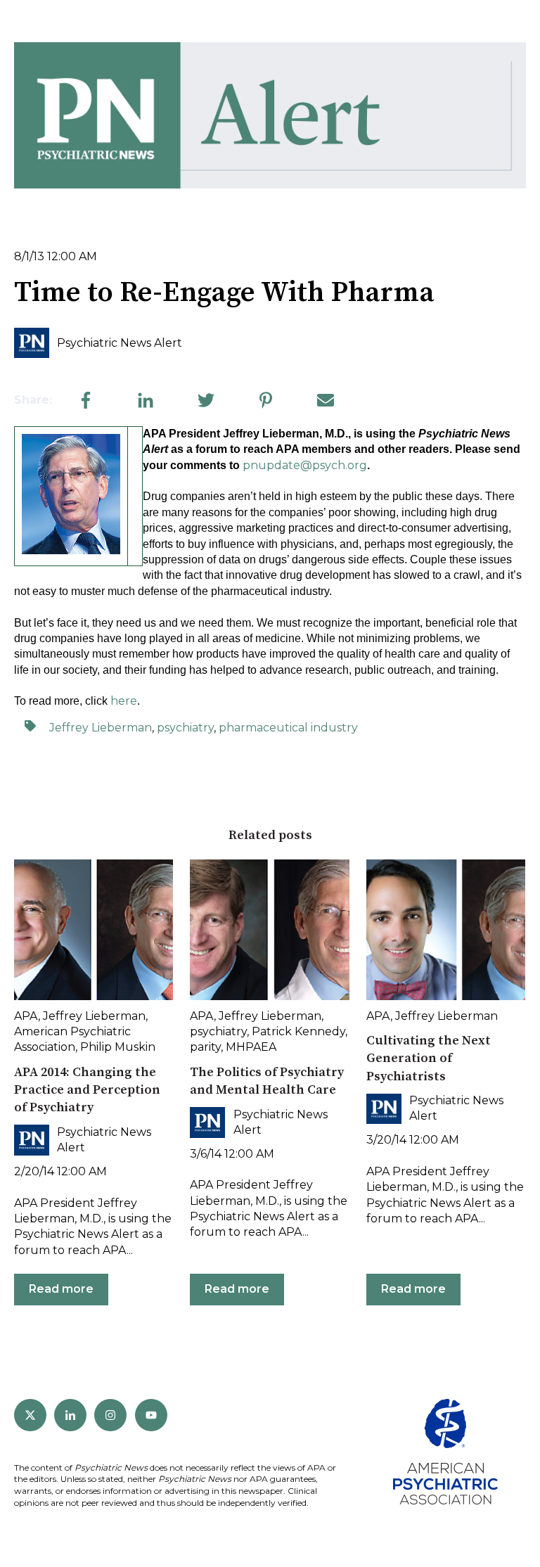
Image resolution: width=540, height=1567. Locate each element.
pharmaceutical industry (288, 727)
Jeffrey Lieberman (100, 727)
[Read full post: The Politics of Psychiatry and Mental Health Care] (269, 929)
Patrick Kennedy (298, 1031)
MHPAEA (251, 1047)
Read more (61, 1289)
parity (205, 1047)
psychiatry (185, 727)
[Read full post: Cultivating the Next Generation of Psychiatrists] (445, 929)
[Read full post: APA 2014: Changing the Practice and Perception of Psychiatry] (93, 929)
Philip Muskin (117, 1047)
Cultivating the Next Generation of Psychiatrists (428, 1058)
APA (26, 1016)
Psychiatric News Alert (119, 343)
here (123, 701)
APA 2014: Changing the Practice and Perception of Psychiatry (87, 1089)
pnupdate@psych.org (305, 465)
